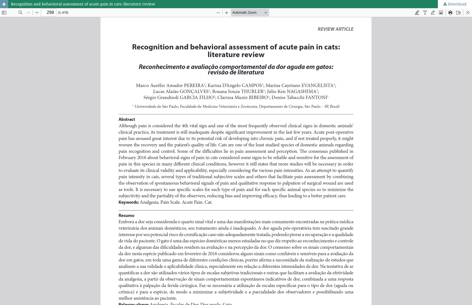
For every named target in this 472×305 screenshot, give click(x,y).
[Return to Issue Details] (4, 4)
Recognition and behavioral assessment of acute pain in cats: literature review (83, 4)
